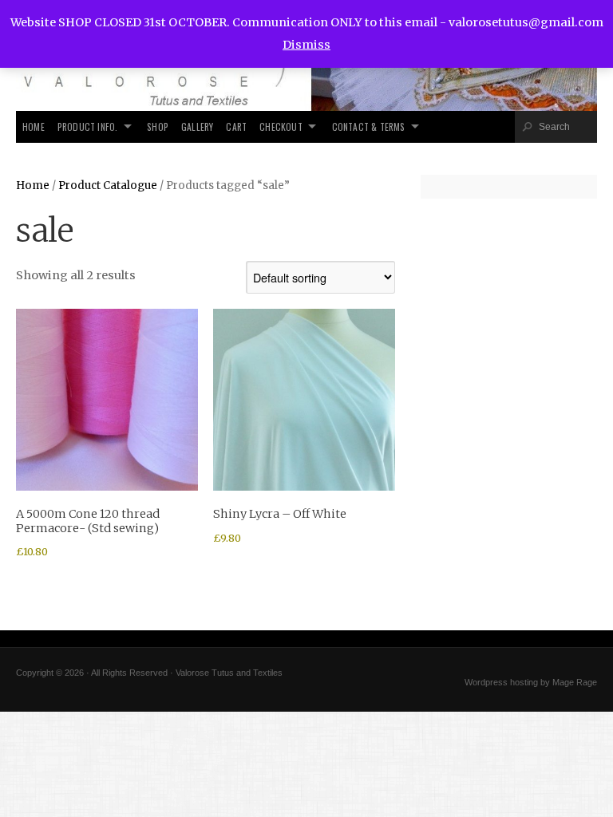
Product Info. (87, 126)
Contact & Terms (368, 126)
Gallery (197, 126)
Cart (236, 126)
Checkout (281, 126)
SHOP (157, 126)
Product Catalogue (107, 185)
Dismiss (306, 44)
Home (33, 126)
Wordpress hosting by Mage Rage (531, 682)
